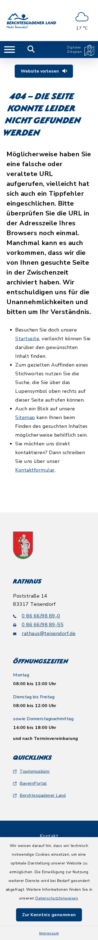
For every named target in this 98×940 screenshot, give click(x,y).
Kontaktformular (35, 470)
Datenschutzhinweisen (56, 898)
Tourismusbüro (35, 771)
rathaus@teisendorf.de (49, 633)
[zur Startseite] (31, 20)
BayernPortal (33, 783)
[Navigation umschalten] (9, 49)
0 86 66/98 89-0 (41, 616)
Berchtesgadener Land (43, 795)
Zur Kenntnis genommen (49, 915)
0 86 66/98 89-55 (42, 624)
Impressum (49, 933)
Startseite (27, 338)
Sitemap (25, 417)
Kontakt (49, 836)
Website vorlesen (40, 71)
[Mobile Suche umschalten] (31, 49)
